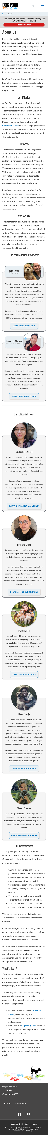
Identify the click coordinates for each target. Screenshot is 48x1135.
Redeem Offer (24, 24)
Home (4, 14)
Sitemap (29, 1131)
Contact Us (18, 1131)
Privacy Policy (33, 1129)
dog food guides (28, 1025)
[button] (33, 6)
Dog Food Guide (9, 1086)
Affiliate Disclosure (23, 1127)
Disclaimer (38, 1127)
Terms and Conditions (16, 1129)
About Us (8, 1127)
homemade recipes (10, 125)
